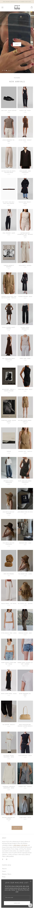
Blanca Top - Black (25, 110)
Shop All (17, 828)
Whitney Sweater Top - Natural (9, 818)
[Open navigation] (2, 7)
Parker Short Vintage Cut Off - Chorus (25, 663)
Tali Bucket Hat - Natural (25, 603)
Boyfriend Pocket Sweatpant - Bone (9, 756)
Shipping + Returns (6, 874)
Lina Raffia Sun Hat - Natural (9, 512)
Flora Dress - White (25, 817)
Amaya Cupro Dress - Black (9, 693)
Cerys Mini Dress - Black (25, 389)
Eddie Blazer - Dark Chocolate (25, 171)
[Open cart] (31, 7)
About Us (4, 868)
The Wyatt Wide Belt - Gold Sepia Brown (9, 202)
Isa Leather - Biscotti (9, 724)
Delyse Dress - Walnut (25, 140)
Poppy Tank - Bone (25, 358)
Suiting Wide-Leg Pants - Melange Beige (9, 171)
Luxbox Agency (16, 845)
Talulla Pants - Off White (8, 603)
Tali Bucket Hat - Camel (25, 574)
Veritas (9, 451)
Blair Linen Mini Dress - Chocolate (25, 481)
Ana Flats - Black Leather (8, 110)
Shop (17, 44)
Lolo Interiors (24, 845)
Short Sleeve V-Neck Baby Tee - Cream (8, 663)
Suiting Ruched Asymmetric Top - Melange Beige (25, 234)
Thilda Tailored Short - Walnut (9, 328)
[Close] (30, 881)
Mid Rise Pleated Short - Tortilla (25, 421)
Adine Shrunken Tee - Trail (9, 140)
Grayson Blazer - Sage (25, 633)
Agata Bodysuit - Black (25, 755)
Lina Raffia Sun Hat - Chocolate (9, 543)
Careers (4, 871)
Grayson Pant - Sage (25, 543)
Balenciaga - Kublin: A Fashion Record (8, 390)
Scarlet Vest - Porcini (25, 786)
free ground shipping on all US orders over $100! (17, 1)
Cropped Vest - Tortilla (25, 451)
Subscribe (17, 903)
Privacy (3, 877)
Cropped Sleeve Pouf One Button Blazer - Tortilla (8, 297)
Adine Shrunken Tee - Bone (25, 694)
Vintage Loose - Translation (25, 328)
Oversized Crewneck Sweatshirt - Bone (9, 787)
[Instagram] (6, 859)
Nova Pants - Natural (25, 265)
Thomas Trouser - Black (25, 296)
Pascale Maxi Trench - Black (25, 202)
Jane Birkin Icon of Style (25, 512)
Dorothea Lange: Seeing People (8, 421)
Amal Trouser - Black (9, 233)
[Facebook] (2, 859)
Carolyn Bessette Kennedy (9, 266)
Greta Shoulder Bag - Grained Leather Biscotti (25, 725)
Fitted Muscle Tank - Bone (9, 633)
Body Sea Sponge (9, 574)
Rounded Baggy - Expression (9, 481)
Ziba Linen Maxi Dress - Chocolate (9, 359)
